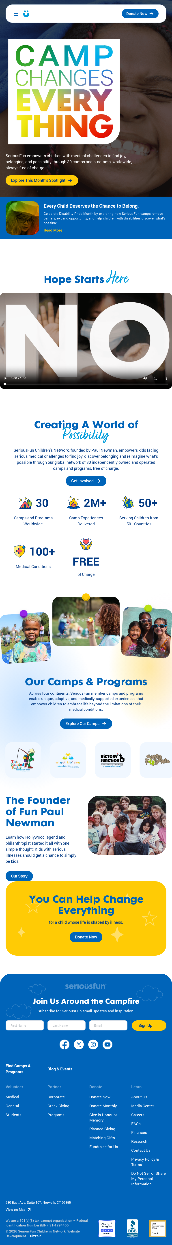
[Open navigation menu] (16, 13)
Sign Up (145, 1025)
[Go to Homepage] (26, 13)
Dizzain (35, 1236)
